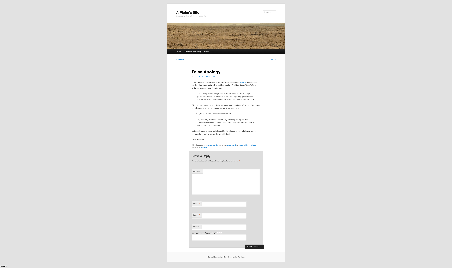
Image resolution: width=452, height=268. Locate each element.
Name (196, 203)
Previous (180, 59)
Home (179, 51)
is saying (243, 82)
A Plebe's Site (187, 12)
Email (196, 215)
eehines (214, 77)
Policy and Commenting (192, 51)
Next (273, 59)
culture (209, 145)
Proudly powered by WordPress (234, 257)
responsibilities (243, 145)
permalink (204, 147)
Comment (197, 171)
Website (196, 227)
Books (206, 51)
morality (215, 145)
